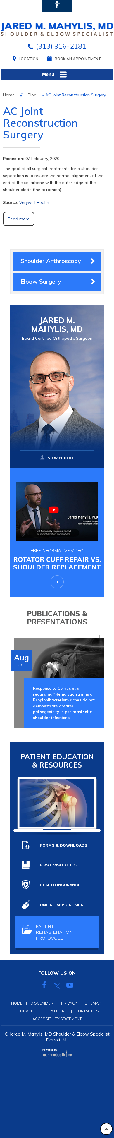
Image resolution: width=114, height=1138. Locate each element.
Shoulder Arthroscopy (50, 261)
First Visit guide (59, 865)
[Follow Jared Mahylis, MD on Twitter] (57, 986)
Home (9, 94)
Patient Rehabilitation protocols (54, 932)
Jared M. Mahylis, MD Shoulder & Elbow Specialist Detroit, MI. (60, 1037)
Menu (48, 74)
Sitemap (93, 1003)
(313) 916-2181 (61, 46)
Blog (32, 94)
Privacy (69, 1003)
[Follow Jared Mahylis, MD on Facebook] (44, 986)
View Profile (61, 458)
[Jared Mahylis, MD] (57, 28)
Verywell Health (34, 202)
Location (28, 58)
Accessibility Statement (57, 1019)
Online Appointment (63, 904)
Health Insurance (60, 885)
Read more (19, 219)
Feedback (23, 1011)
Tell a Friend (54, 1011)
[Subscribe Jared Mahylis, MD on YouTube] (69, 986)
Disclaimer (41, 1003)
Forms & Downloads (63, 845)
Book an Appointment (78, 58)
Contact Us (87, 1011)
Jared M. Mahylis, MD (57, 328)
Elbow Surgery (40, 281)
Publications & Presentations (57, 618)
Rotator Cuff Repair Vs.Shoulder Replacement (57, 559)
